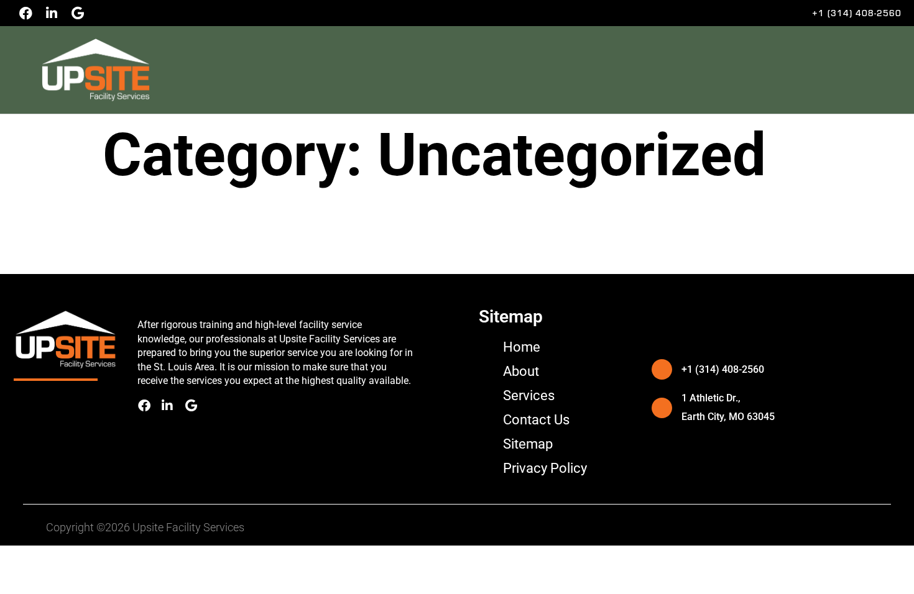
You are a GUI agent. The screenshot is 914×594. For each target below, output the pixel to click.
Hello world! (135, 224)
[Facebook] (25, 13)
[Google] (78, 13)
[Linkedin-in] (52, 13)
